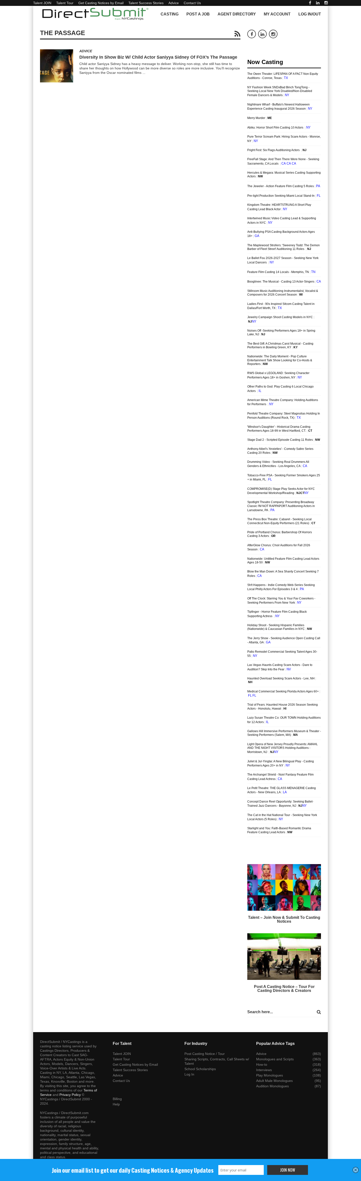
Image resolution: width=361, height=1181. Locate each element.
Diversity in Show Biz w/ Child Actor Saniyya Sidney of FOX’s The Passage (158, 57)
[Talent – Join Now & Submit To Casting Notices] (284, 887)
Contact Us (192, 3)
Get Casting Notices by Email (101, 3)
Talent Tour (64, 3)
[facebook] (310, 3)
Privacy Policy (70, 1095)
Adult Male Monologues (274, 1081)
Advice (173, 3)
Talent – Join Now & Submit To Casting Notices (284, 919)
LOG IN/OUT (309, 14)
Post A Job (198, 14)
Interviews (264, 1070)
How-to (261, 1064)
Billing (117, 1099)
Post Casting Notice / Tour (204, 1054)
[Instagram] (326, 3)
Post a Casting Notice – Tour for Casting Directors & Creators (284, 989)
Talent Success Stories (146, 3)
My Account (277, 14)
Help (116, 1104)
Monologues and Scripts (275, 1059)
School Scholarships (200, 1069)
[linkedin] (317, 3)
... (143, 73)
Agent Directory (237, 14)
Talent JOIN (42, 3)
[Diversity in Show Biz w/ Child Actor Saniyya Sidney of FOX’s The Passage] (56, 65)
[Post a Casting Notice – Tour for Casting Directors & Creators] (284, 956)
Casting (170, 14)
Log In (189, 1074)
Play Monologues (269, 1075)
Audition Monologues (272, 1086)
